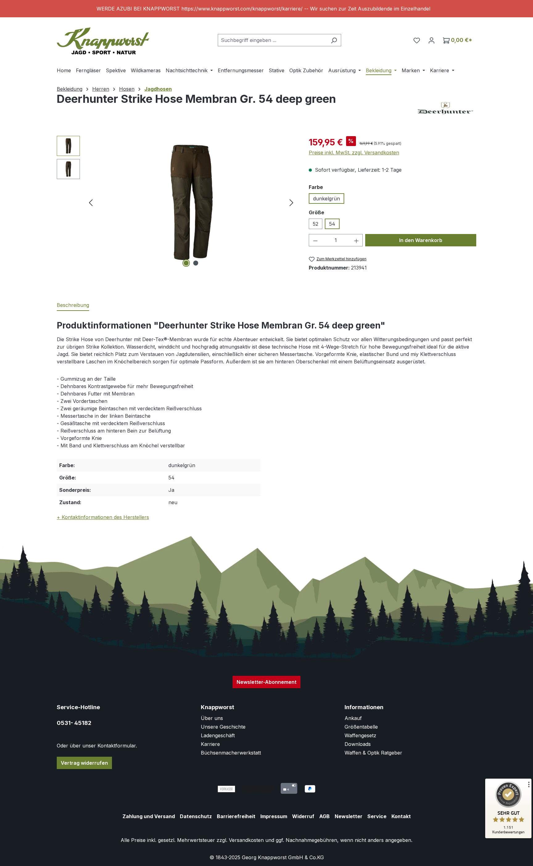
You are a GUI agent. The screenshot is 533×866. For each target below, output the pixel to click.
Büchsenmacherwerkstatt (231, 753)
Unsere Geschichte (223, 727)
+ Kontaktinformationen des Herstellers (103, 517)
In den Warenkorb (420, 240)
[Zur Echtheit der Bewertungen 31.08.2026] (508, 836)
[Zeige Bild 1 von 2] (186, 263)
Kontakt (401, 816)
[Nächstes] (291, 202)
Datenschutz (196, 816)
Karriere (210, 744)
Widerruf (303, 816)
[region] (266, 8)
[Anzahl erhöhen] (356, 240)
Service (376, 816)
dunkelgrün (326, 198)
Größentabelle (361, 727)
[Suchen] (334, 40)
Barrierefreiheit (236, 816)
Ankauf (353, 718)
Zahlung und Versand (148, 816)
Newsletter (348, 816)
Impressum (273, 816)
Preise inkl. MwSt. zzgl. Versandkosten (354, 152)
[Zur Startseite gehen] (103, 38)
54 (332, 224)
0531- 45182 (74, 723)
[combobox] (272, 40)
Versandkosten (246, 840)
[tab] (73, 305)
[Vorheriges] (90, 202)
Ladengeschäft (218, 735)
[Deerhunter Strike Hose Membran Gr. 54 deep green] (191, 202)
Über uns (212, 718)
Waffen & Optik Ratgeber (373, 753)
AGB (324, 816)
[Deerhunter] (445, 108)
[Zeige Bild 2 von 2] (195, 263)
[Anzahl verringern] (315, 240)
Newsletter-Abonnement (266, 682)
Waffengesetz (360, 735)
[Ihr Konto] (431, 40)
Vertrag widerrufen (84, 763)
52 (315, 224)
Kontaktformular (116, 746)
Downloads (358, 744)
